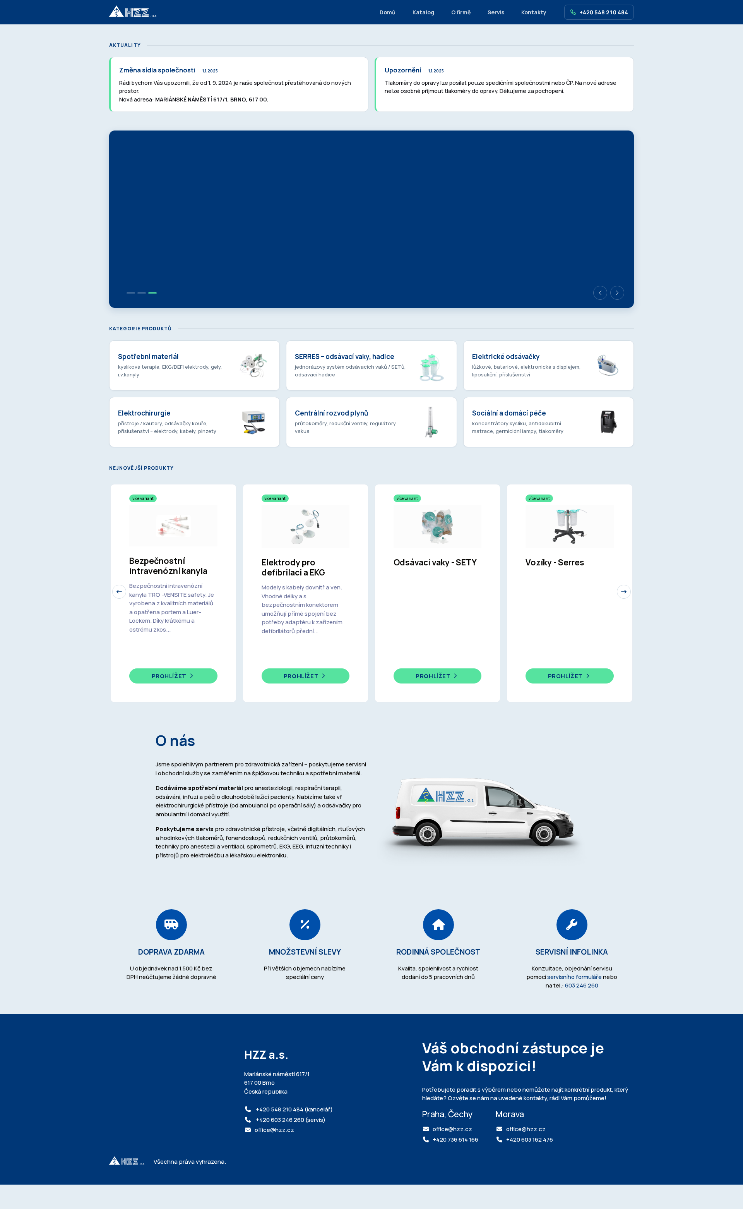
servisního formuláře (574, 977)
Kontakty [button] (533, 12)
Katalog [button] (423, 12)
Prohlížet (170, 676)
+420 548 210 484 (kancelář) (294, 1109)
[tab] (131, 293)
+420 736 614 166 (455, 1139)
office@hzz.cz (274, 1130)
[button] (600, 293)
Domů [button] (387, 12)
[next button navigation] (624, 592)
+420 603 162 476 (529, 1139)
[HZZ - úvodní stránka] (133, 12)
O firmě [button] (461, 12)
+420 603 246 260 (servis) (290, 1120)
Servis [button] (496, 12)
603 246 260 (581, 985)
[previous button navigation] (119, 592)
